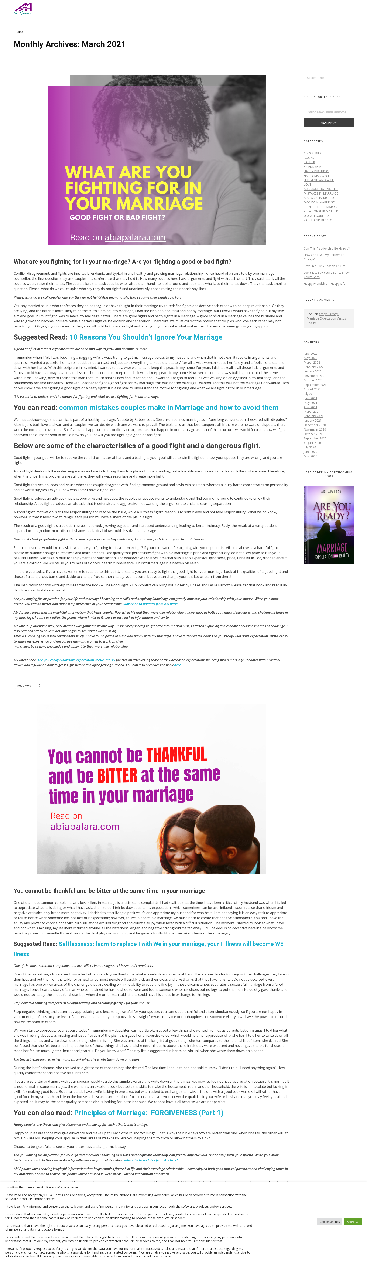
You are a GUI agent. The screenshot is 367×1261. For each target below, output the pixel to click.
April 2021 (310, 407)
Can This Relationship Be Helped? (327, 248)
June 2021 (310, 398)
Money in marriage (319, 202)
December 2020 (315, 425)
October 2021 (313, 380)
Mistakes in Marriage (321, 193)
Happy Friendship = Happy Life (324, 283)
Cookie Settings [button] (330, 1222)
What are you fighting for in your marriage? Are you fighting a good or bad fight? (122, 261)
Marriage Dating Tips (321, 189)
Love (307, 184)
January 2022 (313, 371)
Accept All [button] (353, 1222)
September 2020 (315, 438)
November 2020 (315, 429)
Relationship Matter (321, 211)
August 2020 (312, 443)
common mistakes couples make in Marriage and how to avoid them (169, 407)
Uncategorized (316, 216)
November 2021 (315, 376)
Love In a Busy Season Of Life (324, 266)
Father (309, 162)
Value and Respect (319, 220)
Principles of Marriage (322, 207)
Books (309, 158)
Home (19, 32)
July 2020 (310, 447)
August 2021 (312, 389)
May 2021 (310, 403)
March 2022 (312, 362)
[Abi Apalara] (23, 9)
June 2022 (310, 353)
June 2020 (310, 452)
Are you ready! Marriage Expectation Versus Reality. (326, 318)
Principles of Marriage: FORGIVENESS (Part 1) (149, 1113)
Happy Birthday (316, 171)
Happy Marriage (316, 175)
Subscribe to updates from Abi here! (150, 603)
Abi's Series (312, 153)
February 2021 (313, 416)
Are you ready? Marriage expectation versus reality (76, 660)
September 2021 (315, 385)
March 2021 (312, 411)
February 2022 (313, 367)
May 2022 (310, 358)
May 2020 (310, 456)
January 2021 (313, 420)
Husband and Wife (319, 180)
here (177, 665)
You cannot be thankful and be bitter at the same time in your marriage (109, 891)
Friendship (312, 167)
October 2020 (313, 434)
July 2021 (310, 394)
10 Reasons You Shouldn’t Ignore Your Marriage (146, 337)
